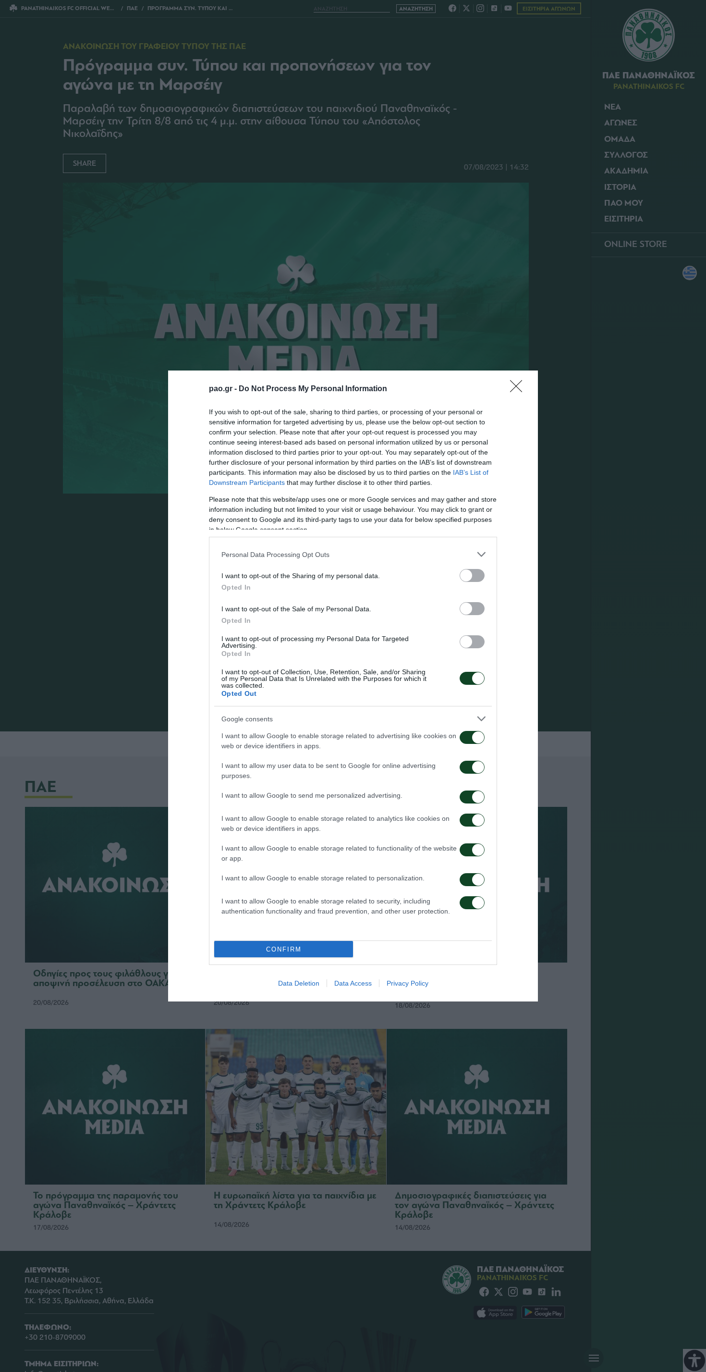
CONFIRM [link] (284, 949)
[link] (519, 389)
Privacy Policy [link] (407, 983)
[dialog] (353, 686)
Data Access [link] (353, 983)
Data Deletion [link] (298, 983)
